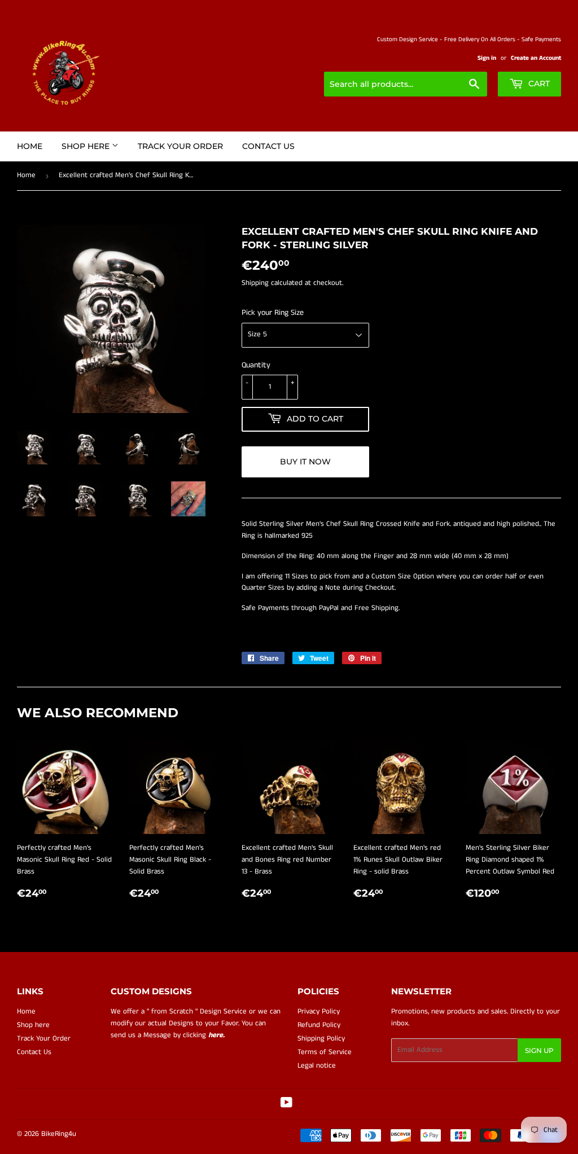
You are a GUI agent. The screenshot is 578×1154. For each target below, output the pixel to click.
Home (29, 146)
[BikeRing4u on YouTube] (286, 1104)
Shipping (255, 283)
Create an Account (536, 58)
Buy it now (305, 462)
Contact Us (268, 146)
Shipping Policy (321, 1038)
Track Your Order (180, 146)
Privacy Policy (318, 1011)
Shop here (87, 146)
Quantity (256, 365)
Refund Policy (318, 1025)
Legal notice (316, 1065)
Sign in (487, 58)
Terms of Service (324, 1052)
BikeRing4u (58, 1134)
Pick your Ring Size (273, 312)
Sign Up (539, 1050)
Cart (538, 83)
